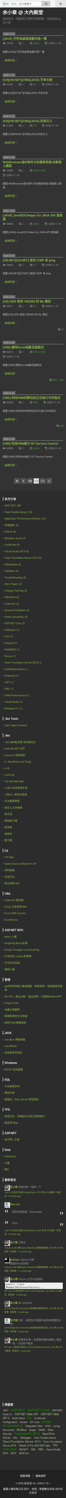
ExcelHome (11, 919)
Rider (50, 1430)
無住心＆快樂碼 (13, 807)
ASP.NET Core (38, 1410)
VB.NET (23, 1449)
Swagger (25, 1437)
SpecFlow (48, 1433)
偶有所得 (10, 1092)
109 (30, 481)
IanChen (15, 1259)
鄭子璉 (8, 840)
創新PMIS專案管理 (15, 1022)
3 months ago (14, 1195)
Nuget (32, 1430)
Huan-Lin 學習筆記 (15, 755)
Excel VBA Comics (15, 913)
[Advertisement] (24, 1380)
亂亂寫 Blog (11, 1122)
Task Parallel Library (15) (18, 512)
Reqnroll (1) (11, 643)
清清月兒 (10, 876)
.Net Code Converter (16, 725)
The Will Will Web (14, 781)
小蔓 (7, 1163)
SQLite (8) (10, 531)
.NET (5, 1410)
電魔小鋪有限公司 (13, 1489)
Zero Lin (15, 1204)
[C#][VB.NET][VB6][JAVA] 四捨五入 (27, 121)
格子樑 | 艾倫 (12, 1139)
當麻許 (8, 833)
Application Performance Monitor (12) (25, 518)
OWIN (41, 1430)
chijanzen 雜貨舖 (14, 900)
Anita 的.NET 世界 (15, 748)
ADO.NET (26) (13, 505)
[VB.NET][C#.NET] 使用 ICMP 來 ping (29, 260)
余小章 (14, 1187)
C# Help (9, 857)
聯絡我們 (41, 1475)
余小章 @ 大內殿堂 (23, 12)
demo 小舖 (11, 936)
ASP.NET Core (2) (15, 623)
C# (34, 84)
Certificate (40, 1418)
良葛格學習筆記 (13, 1052)
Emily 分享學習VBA (16, 906)
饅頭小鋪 (10, 969)
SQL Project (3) (13, 584)
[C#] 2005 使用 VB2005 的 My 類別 (27, 301)
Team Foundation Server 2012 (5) (23, 557)
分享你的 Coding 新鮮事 (18, 956)
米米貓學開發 (12, 801)
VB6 (54, 380)
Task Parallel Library (45, 1437)
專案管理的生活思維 (16, 1016)
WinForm (24, 1453)
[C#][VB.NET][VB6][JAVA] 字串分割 (27, 80)
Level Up (9, 774)
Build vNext (18, 1418)
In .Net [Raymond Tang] (18, 761)
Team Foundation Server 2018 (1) (23, 662)
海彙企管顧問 (12, 1009)
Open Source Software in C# (20, 863)
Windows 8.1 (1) (14, 708)
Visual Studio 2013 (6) (17, 551)
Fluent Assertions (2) (16, 616)
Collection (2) (12, 603)
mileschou (10, 1156)
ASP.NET (18, 1410)
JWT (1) (9, 682)
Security (7, 1433)
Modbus (22, 1429)
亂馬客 (8, 827)
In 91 (7, 768)
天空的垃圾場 (12, 962)
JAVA (36, 43)
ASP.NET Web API (26, 1414)
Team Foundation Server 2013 (22, 1441)
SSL (15, 1437)
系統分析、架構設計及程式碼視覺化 (25, 1116)
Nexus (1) (10, 656)
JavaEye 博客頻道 (15, 1039)
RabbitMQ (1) (12, 649)
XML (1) (9, 688)
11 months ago (25, 1251)
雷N (7, 1169)
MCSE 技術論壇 (14, 1069)
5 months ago (14, 1234)
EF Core (34, 1422)
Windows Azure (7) (15, 538)
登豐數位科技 (46, 1489)
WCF (13, 1453)
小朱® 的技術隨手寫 (16, 787)
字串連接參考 (12, 1086)
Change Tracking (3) (16, 590)
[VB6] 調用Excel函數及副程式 (23, 347)
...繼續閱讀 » (10, 60)
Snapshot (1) (12, 675)
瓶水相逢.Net (12, 883)
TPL (55, 1445)
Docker (24, 1422)
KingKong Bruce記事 (16, 943)
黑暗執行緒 (11, 820)
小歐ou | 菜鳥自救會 (16, 794)
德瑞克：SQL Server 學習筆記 (22, 1099)
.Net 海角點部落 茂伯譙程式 (20, 742)
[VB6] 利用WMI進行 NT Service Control (30, 443)
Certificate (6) (12, 544)
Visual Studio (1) (14, 701)
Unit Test (9, 1449)
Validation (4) (12, 571)
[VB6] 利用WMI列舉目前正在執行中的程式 (31, 397)
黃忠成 (8, 814)
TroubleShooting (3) (15, 577)
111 (43, 481)
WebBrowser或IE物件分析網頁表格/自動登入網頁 (32, 164)
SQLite (6, 1437)
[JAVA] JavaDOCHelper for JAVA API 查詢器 (32, 217)
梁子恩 (14, 1320)
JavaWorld (10, 1046)
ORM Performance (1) (17, 695)
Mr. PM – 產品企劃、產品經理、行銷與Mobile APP (33, 996)
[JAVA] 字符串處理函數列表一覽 (25, 38)
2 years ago (21, 1294)
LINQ (48, 1426)
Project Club (11, 1003)
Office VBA (39, 170)
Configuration (10, 1422)
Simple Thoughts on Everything (22, 949)
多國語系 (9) (11, 525)
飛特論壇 (10, 870)
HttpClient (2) (12, 597)
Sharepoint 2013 (27, 1433)
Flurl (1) (9, 636)
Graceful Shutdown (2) (17, 610)
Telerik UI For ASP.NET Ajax (34, 1445)
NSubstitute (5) (13, 564)
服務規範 (25, 1475)
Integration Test (33, 1426)
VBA (61, 380)
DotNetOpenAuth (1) (16, 669)
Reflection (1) (12, 630)
